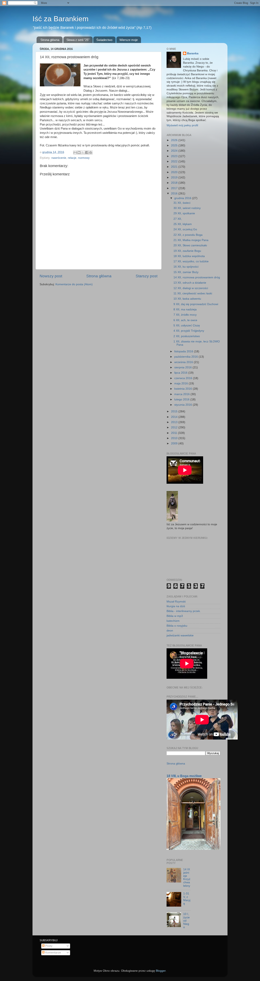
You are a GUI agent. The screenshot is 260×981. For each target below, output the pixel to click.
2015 (174, 411)
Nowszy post (51, 276)
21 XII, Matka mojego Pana (190, 240)
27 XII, (177, 218)
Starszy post (146, 276)
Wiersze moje (128, 40)
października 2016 (186, 356)
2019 (174, 177)
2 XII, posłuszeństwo (186, 336)
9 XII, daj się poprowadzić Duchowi (195, 304)
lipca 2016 (181, 372)
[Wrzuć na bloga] (79, 152)
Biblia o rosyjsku (177, 625)
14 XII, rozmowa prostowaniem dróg (196, 277)
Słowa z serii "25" (77, 40)
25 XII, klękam (182, 224)
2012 (174, 427)
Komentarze (52, 952)
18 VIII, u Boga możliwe (184, 776)
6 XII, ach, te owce (185, 320)
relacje (72, 157)
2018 (174, 182)
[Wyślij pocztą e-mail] (75, 152)
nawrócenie (58, 157)
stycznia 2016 (183, 404)
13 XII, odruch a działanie (189, 282)
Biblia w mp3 (175, 616)
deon (170, 630)
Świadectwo (104, 40)
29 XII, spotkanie (184, 213)
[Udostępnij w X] (83, 152)
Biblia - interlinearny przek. (184, 611)
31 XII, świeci (181, 202)
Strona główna (49, 40)
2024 (174, 150)
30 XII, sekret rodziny (187, 208)
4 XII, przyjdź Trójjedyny (188, 330)
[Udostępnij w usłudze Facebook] (87, 152)
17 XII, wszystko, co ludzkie (191, 261)
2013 (174, 422)
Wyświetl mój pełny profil (182, 125)
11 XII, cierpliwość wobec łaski (192, 293)
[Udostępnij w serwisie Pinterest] (91, 152)
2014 (174, 416)
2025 (174, 145)
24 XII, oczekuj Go (185, 229)
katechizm (173, 620)
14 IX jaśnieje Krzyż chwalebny (186, 877)
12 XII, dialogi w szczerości (190, 288)
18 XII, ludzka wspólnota (189, 256)
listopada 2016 (184, 351)
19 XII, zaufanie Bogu (187, 250)
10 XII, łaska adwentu (187, 298)
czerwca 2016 (183, 378)
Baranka (192, 53)
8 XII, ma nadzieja (185, 309)
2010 (174, 438)
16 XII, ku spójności (185, 266)
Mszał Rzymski (176, 601)
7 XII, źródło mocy (185, 314)
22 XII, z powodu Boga (188, 234)
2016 (174, 193)
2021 (174, 166)
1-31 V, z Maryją (186, 898)
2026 (174, 140)
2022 (174, 161)
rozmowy (84, 157)
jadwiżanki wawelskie (180, 635)
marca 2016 (182, 394)
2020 (174, 172)
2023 (174, 156)
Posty (48, 945)
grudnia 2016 (183, 198)
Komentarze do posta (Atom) (74, 284)
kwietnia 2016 (183, 388)
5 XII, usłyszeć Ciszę (186, 325)
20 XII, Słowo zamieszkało (190, 245)
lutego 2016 (182, 399)
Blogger (161, 970)
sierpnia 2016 (183, 367)
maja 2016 (181, 383)
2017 (174, 188)
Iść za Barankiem (60, 19)
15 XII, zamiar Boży (185, 272)
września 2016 (184, 362)
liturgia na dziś (176, 606)
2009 (174, 443)
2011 (174, 432)
